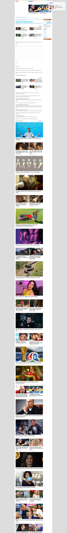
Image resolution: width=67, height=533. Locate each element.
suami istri (45, 35)
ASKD (17, 1)
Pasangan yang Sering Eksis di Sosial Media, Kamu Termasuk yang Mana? (47, 23)
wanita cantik (45, 36)
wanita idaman (46, 37)
